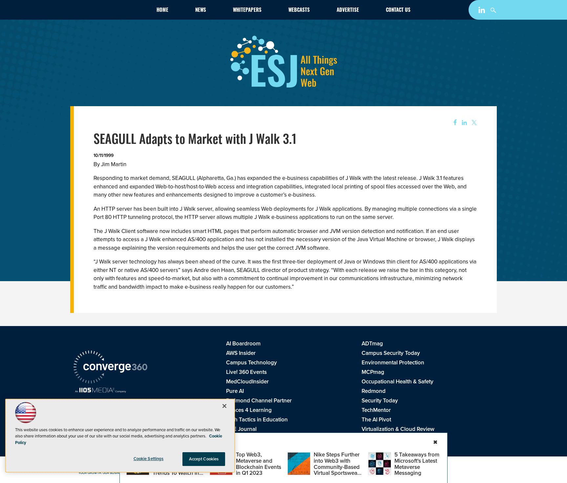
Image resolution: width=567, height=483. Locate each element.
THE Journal (241, 429)
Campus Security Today (391, 353)
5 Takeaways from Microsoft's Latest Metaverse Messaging (416, 464)
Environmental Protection (393, 362)
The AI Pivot (376, 419)
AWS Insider (241, 353)
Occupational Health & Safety (397, 381)
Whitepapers (247, 10)
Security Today (380, 400)
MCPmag (373, 372)
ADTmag (372, 343)
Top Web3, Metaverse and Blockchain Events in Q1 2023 (258, 464)
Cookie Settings (149, 458)
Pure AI (235, 391)
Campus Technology (251, 362)
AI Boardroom (243, 343)
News (200, 10)
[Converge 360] (110, 368)
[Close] (224, 406)
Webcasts (299, 10)
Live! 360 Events (246, 372)
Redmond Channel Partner (259, 400)
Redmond (374, 391)
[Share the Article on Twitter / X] (473, 123)
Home (162, 10)
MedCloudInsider (247, 381)
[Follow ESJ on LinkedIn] (482, 11)
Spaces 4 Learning (249, 410)
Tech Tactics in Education (257, 419)
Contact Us (398, 10)
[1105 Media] (100, 391)
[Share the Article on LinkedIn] (463, 123)
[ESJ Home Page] (111, 11)
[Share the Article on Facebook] (453, 123)
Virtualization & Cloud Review (398, 429)
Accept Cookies (204, 459)
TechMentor (376, 410)
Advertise (348, 10)
